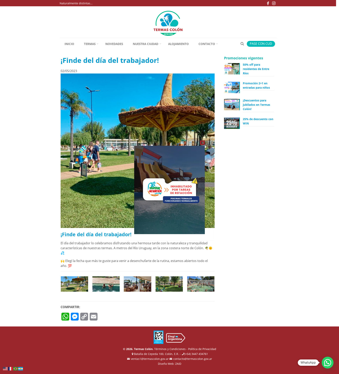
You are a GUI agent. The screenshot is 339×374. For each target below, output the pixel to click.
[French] (10, 368)
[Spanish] (20, 368)
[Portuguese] (15, 368)
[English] (5, 368)
